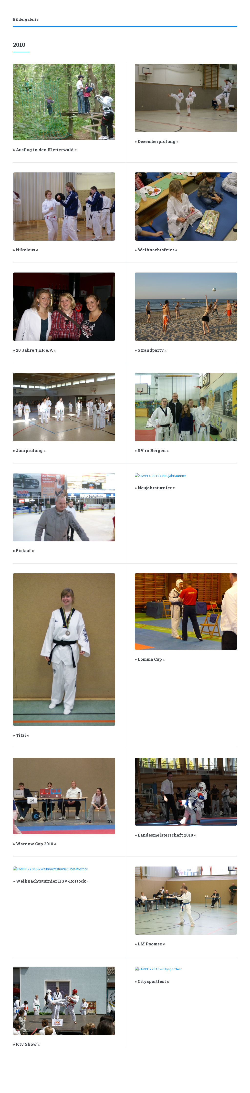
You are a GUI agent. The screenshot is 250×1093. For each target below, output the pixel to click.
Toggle (9, 9)
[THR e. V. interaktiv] (235, 20)
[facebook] (214, 20)
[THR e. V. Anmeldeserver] (228, 20)
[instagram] (221, 20)
